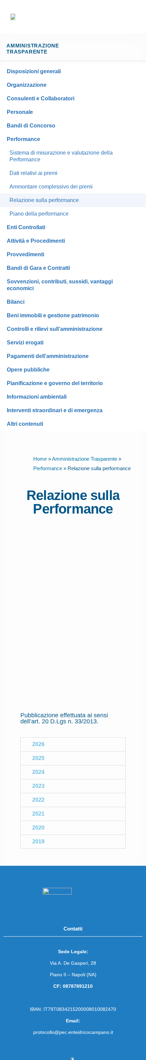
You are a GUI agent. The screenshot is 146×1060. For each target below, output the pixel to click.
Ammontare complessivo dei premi (51, 186)
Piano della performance (39, 214)
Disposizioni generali (34, 71)
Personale (20, 112)
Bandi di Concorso (31, 125)
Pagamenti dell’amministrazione (48, 356)
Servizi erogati (25, 342)
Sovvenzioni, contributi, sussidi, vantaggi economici (60, 285)
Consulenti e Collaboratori (40, 98)
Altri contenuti (25, 424)
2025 (38, 758)
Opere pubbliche (28, 370)
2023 (38, 786)
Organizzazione (27, 85)
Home (40, 459)
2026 (38, 744)
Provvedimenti (25, 254)
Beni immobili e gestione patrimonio (53, 315)
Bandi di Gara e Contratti (38, 268)
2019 (38, 841)
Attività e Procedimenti (36, 241)
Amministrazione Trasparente (84, 459)
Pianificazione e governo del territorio (55, 383)
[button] (134, 17)
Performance (23, 139)
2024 (38, 772)
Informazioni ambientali (37, 397)
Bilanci (15, 302)
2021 (38, 814)
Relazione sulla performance (44, 200)
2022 (38, 800)
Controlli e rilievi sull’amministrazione (55, 329)
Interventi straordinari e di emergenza (55, 410)
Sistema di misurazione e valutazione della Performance (61, 156)
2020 (38, 828)
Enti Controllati (26, 227)
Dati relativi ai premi (33, 173)
